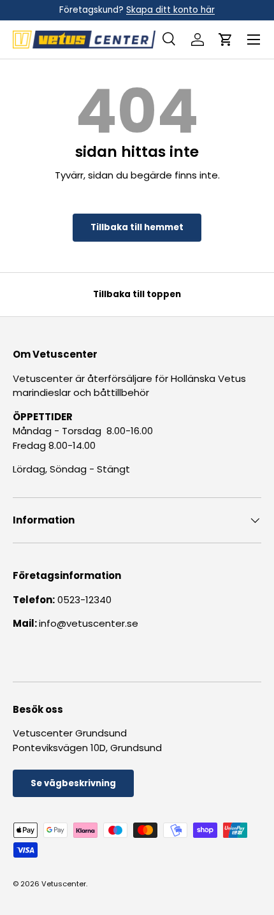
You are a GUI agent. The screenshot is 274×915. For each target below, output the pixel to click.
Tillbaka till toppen (137, 294)
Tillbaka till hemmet (137, 227)
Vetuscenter (63, 884)
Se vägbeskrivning (73, 783)
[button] (226, 40)
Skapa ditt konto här (170, 10)
